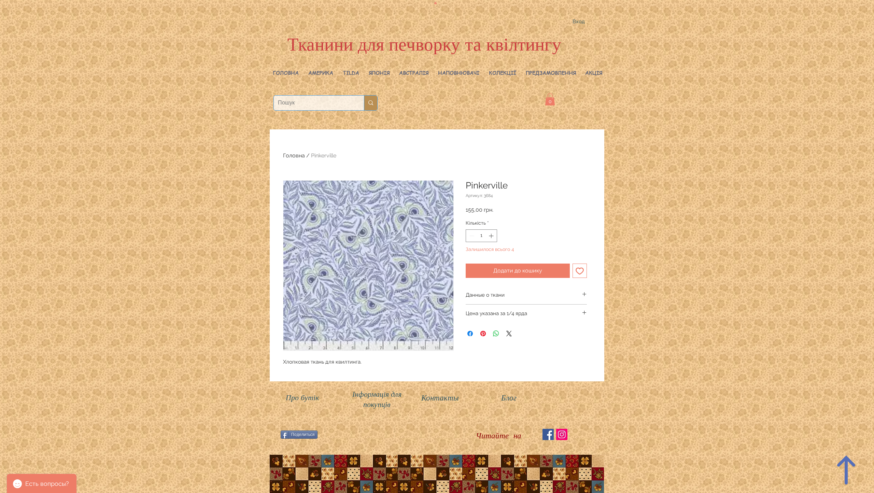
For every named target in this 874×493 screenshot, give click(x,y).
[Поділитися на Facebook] (470, 333)
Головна (294, 155)
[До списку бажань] (580, 271)
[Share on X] (509, 333)
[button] (321, 73)
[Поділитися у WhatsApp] (496, 333)
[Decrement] (471, 236)
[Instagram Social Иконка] (561, 434)
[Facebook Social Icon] (548, 434)
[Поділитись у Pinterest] (483, 333)
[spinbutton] (481, 236)
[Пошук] (370, 103)
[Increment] (492, 236)
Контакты (440, 397)
